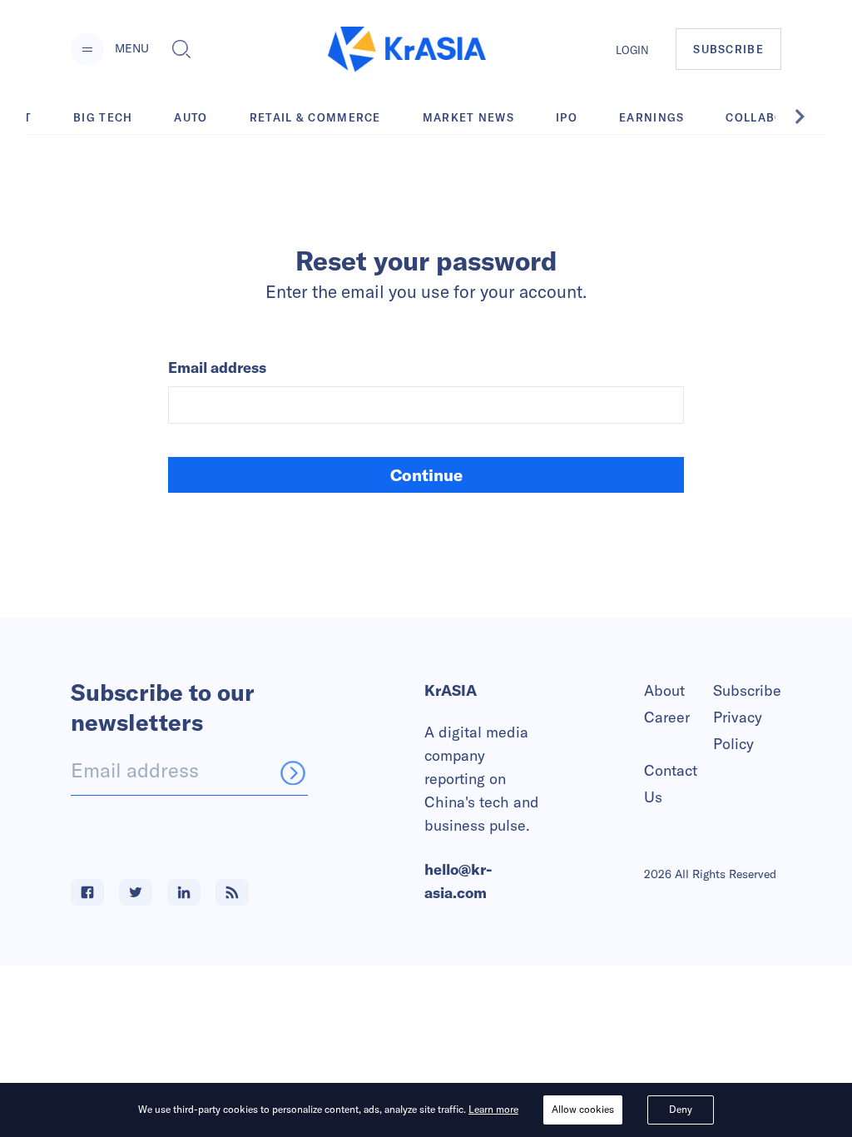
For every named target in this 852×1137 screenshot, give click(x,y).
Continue (426, 474)
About (664, 690)
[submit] (293, 772)
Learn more (493, 1109)
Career (667, 717)
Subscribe (747, 690)
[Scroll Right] (808, 116)
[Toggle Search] (181, 49)
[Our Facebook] (87, 892)
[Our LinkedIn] (184, 892)
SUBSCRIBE (728, 49)
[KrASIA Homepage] (407, 49)
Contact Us (670, 784)
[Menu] (87, 49)
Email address (217, 367)
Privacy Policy (737, 730)
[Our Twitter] (135, 892)
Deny (680, 1109)
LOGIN (632, 50)
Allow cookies (583, 1109)
